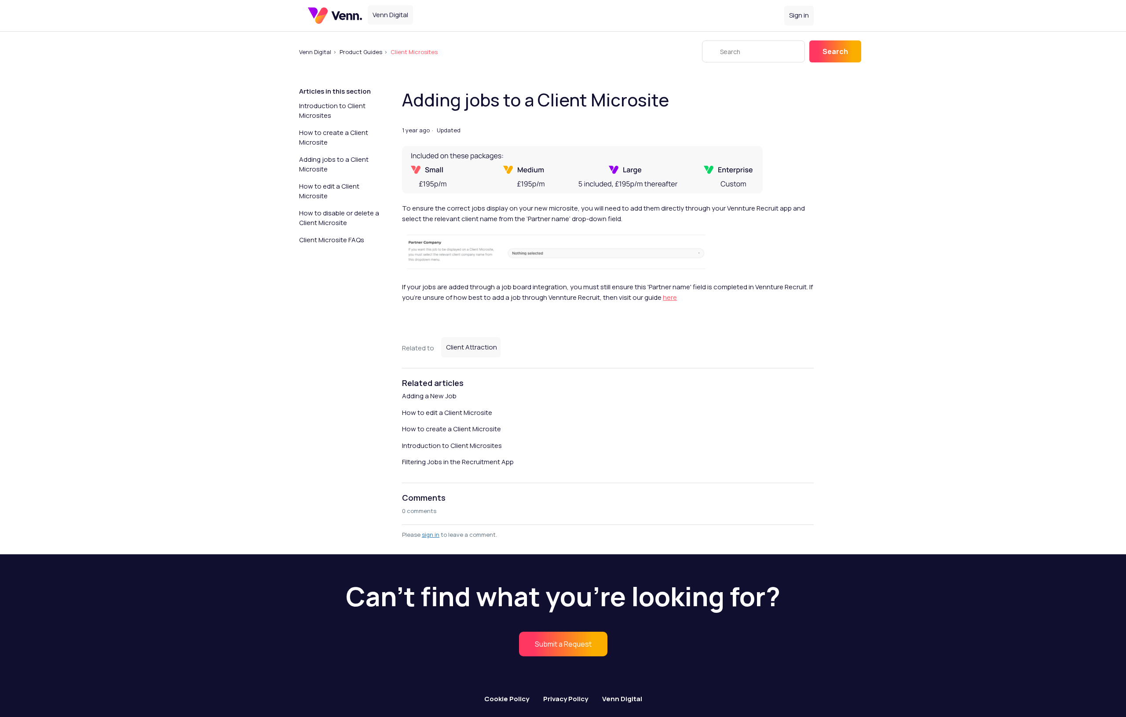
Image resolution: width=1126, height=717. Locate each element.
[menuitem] (563, 644)
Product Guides (361, 52)
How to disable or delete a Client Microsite (339, 218)
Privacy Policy (565, 698)
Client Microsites (414, 52)
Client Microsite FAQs (331, 239)
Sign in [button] (799, 15)
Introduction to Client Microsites (332, 110)
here (670, 297)
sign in (430, 535)
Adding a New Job (429, 395)
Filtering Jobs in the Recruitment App (458, 461)
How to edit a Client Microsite (329, 191)
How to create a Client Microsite (333, 137)
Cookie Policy (506, 698)
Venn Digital (315, 52)
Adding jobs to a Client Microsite (334, 164)
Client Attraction (471, 347)
